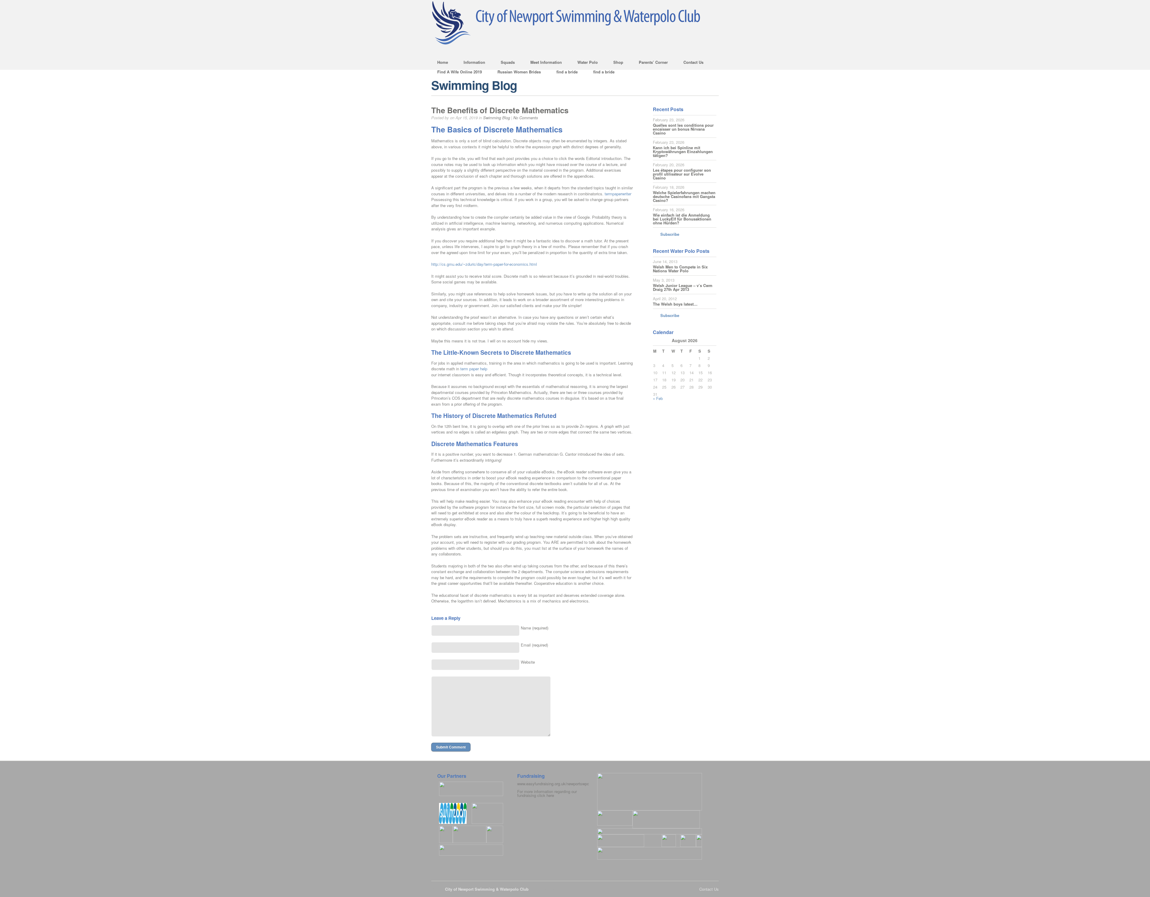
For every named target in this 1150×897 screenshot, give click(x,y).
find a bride (567, 72)
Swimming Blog (496, 117)
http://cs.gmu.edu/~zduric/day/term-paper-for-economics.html (484, 264)
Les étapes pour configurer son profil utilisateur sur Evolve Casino (682, 174)
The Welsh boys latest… (675, 304)
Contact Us (690, 63)
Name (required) (534, 628)
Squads (505, 63)
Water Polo (584, 63)
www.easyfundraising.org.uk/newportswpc (553, 783)
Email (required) (534, 645)
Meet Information (543, 63)
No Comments (525, 117)
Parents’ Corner (650, 63)
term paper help (473, 369)
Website (528, 662)
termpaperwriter (618, 194)
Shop (615, 63)
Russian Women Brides (519, 72)
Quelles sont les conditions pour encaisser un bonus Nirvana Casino (683, 129)
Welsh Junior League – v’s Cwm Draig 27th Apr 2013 (682, 287)
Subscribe (669, 234)
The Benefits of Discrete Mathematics (499, 110)
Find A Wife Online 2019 (459, 72)
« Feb (658, 398)
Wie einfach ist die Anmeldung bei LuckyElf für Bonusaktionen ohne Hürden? (682, 219)
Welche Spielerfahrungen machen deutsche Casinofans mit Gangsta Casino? (684, 196)
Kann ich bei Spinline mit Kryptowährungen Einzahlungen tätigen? (683, 151)
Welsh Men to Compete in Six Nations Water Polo (680, 269)
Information (471, 63)
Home (442, 62)
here (550, 795)
